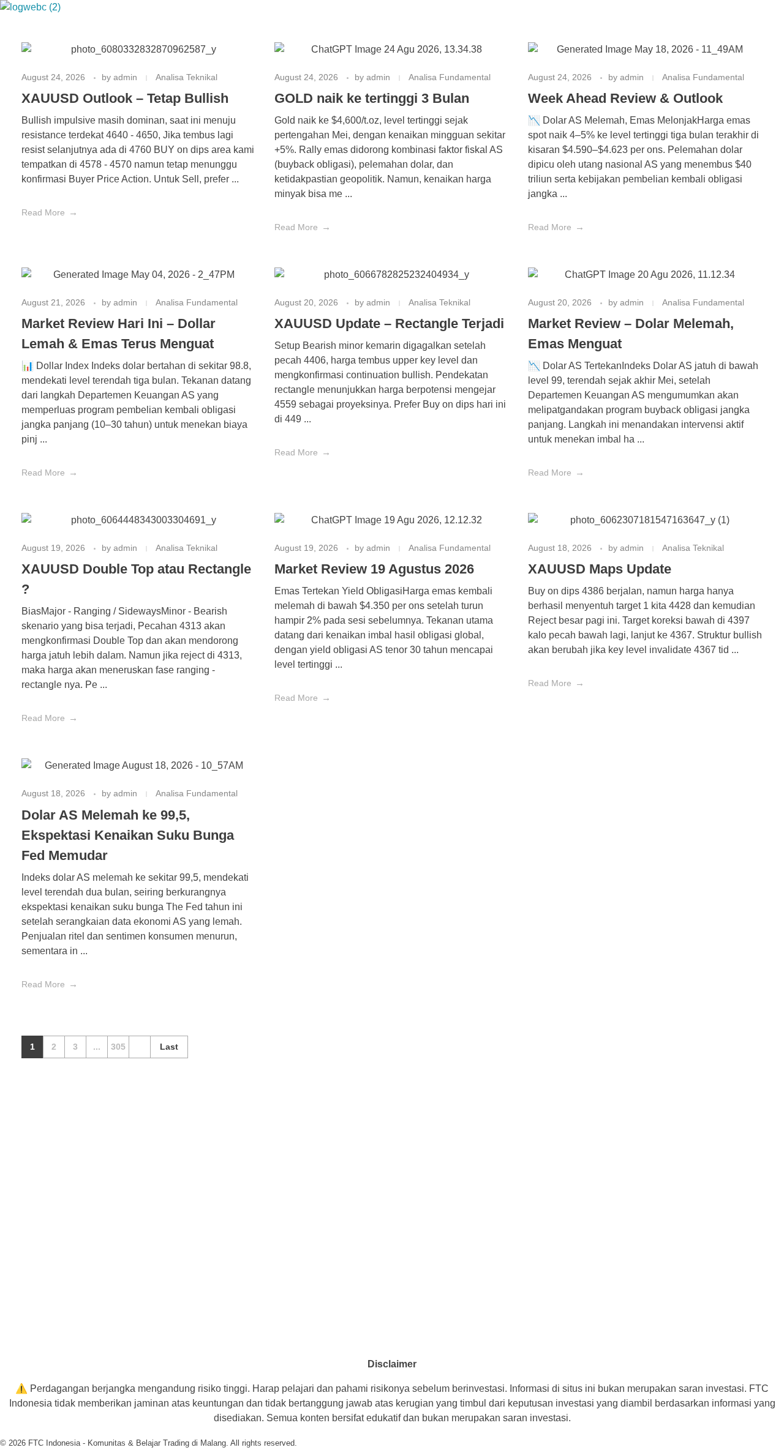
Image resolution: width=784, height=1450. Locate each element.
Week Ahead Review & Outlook (625, 98)
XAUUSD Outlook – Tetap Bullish (124, 98)
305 (118, 1047)
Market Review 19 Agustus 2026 (374, 569)
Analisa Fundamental (450, 77)
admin (126, 77)
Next (139, 1047)
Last (169, 1047)
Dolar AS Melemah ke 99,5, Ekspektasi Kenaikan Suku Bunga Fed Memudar (127, 835)
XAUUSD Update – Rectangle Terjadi (389, 323)
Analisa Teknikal (186, 77)
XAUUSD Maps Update (599, 569)
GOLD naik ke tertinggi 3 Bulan (371, 98)
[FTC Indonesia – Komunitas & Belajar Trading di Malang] (32, 13)
